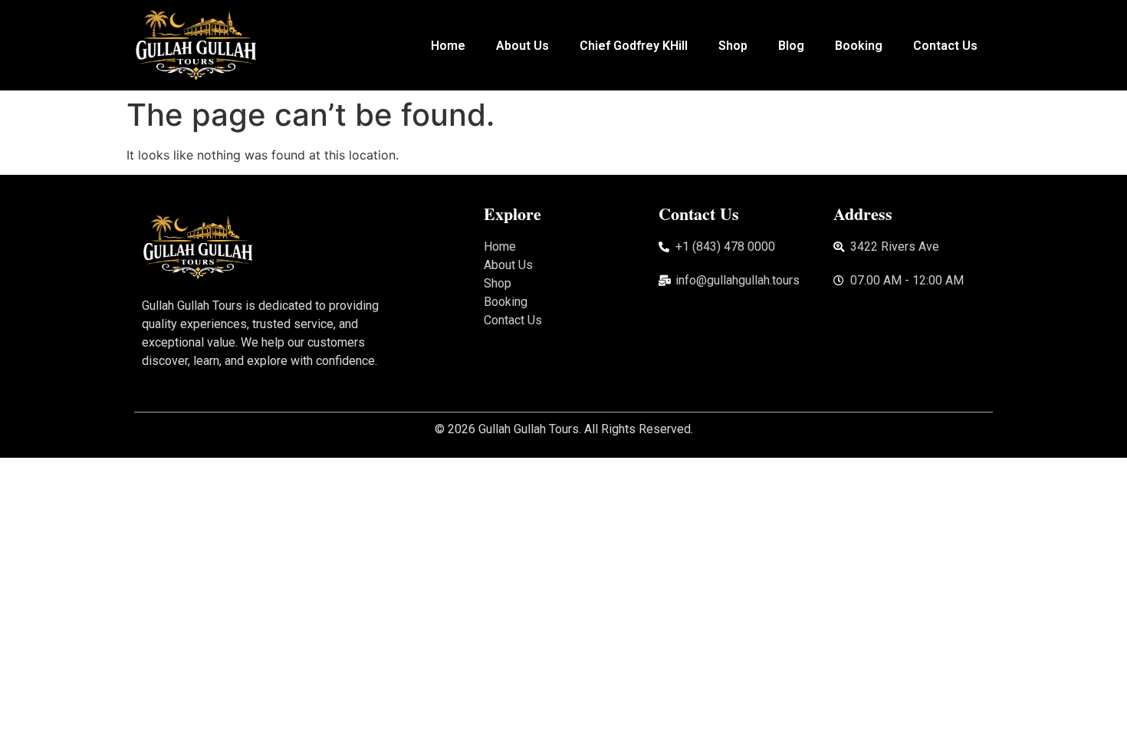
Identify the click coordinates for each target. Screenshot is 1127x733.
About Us (522, 45)
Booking (858, 45)
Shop (733, 45)
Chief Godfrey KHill (634, 45)
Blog (791, 45)
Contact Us (945, 45)
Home (448, 45)
